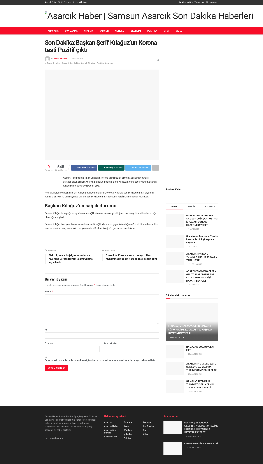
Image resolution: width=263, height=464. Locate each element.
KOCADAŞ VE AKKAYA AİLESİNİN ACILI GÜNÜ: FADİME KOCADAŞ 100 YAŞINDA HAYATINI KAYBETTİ (190, 329)
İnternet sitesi (111, 343)
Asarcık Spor (110, 436)
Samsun (104, 31)
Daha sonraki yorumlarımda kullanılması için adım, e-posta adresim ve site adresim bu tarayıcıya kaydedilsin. (100, 360)
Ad (46, 330)
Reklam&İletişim (80, 2)
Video (179, 31)
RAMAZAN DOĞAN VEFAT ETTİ (201, 443)
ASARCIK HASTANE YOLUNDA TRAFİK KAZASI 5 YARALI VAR (201, 257)
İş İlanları (128, 434)
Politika (152, 31)
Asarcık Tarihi (50, 2)
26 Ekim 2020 (77, 59)
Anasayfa (53, 31)
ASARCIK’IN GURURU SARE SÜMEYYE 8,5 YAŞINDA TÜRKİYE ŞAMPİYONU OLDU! (201, 367)
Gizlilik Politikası (65, 2)
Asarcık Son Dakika (71, 63)
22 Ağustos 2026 (195, 354)
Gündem (119, 31)
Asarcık (88, 31)
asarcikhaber (60, 59)
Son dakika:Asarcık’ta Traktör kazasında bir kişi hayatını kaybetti (202, 239)
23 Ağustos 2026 (176, 338)
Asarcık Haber (54, 63)
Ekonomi (136, 31)
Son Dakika (71, 31)
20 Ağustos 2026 (195, 374)
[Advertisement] (192, 60)
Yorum (49, 291)
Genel (84, 63)
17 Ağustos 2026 (195, 392)
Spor (166, 31)
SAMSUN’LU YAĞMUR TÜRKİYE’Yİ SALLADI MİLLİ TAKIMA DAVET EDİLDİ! (200, 384)
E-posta (49, 343)
